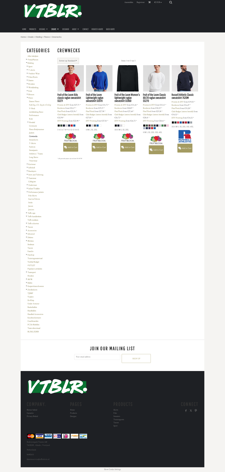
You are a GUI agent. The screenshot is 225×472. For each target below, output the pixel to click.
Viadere (31, 297)
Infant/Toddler (34, 188)
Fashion (32, 147)
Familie (30, 251)
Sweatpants (33, 150)
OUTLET (31, 265)
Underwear (32, 185)
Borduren (61, 108)
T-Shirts (32, 143)
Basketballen (32, 307)
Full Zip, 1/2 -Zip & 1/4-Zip (40, 105)
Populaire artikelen (35, 269)
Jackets (31, 133)
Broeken (31, 84)
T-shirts (31, 70)
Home (23, 37)
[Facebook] (186, 411)
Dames (31, 80)
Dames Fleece (34, 101)
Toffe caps (31, 213)
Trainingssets (118, 419)
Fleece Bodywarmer (36, 129)
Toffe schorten (33, 223)
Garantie (30, 413)
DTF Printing (62, 121)
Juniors (31, 209)
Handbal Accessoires (35, 314)
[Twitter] (191, 411)
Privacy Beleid (32, 416)
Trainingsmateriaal (35, 258)
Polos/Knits (33, 77)
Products (73, 413)
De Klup (31, 300)
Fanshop (31, 255)
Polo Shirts (32, 195)
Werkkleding (33, 87)
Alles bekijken (33, 56)
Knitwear (32, 164)
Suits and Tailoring (35, 175)
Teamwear (32, 178)
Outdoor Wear (34, 73)
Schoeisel (31, 234)
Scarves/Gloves (34, 199)
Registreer (141, 2)
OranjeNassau (33, 59)
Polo (115, 413)
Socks (30, 202)
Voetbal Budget (33, 262)
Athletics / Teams (36, 154)
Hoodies (31, 276)
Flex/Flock (61, 111)
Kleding (39, 37)
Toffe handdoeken (34, 216)
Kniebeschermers (34, 318)
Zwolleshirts (32, 290)
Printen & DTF (63, 105)
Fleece (47, 37)
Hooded (32, 122)
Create (31, 37)
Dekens (30, 237)
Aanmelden (128, 2)
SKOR (30, 279)
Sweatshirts (33, 140)
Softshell (31, 167)
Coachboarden (33, 321)
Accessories (32, 230)
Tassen (30, 227)
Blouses (31, 94)
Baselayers (32, 171)
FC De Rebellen (33, 324)
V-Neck (32, 108)
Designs (73, 416)
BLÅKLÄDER (33, 331)
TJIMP (30, 293)
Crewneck (33, 126)
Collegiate (32, 181)
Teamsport (32, 272)
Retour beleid (32, 410)
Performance (34, 115)
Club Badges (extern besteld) (68, 114)
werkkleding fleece (36, 112)
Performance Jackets (36, 192)
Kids (30, 91)
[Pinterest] (196, 411)
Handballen (32, 311)
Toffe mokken (33, 220)
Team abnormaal (34, 328)
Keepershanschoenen (36, 286)
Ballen (30, 283)
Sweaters (116, 416)
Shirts (115, 410)
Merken (31, 241)
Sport (30, 66)
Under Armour (33, 303)
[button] (158, 2)
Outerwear (33, 161)
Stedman (31, 244)
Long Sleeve (33, 157)
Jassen (30, 206)
